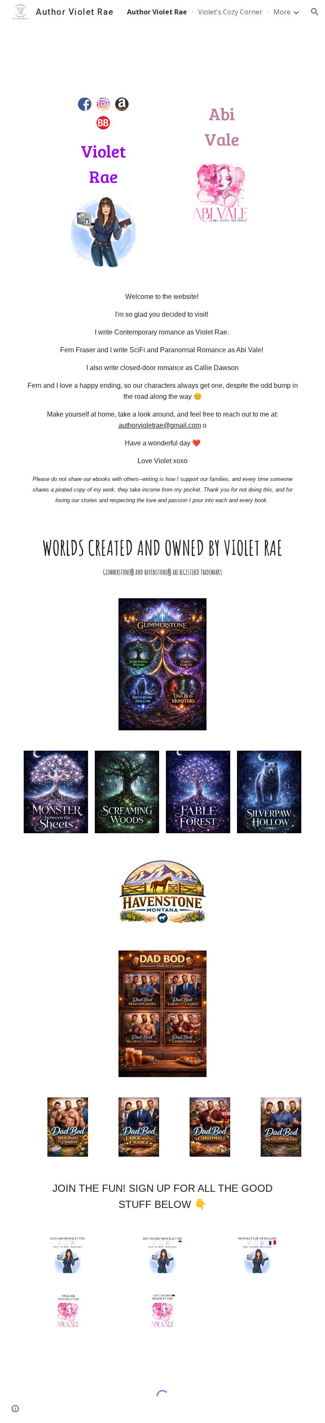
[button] (315, 12)
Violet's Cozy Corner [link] (230, 12)
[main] (103, 163)
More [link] (282, 12)
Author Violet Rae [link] (157, 12)
